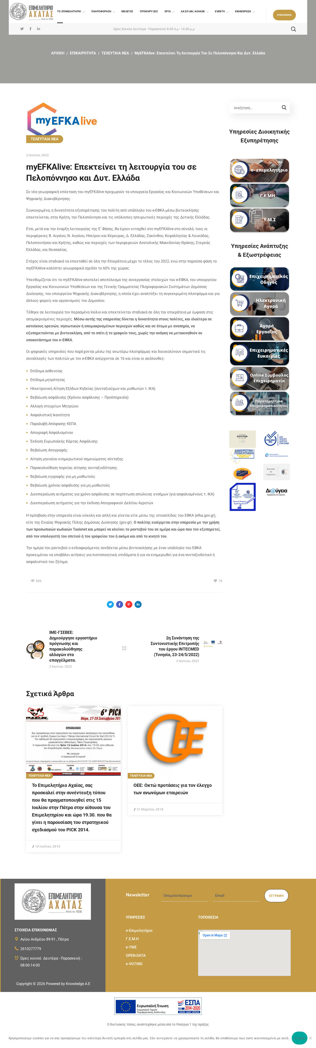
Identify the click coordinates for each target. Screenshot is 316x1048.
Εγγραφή (276, 896)
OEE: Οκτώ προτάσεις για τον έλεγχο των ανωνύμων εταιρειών (172, 788)
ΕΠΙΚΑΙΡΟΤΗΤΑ (83, 53)
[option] (73, 779)
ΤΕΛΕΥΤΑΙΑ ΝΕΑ (115, 53)
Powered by (68, 984)
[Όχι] (310, 1038)
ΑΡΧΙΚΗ (57, 53)
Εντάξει (299, 1038)
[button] (284, 15)
